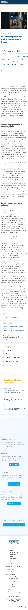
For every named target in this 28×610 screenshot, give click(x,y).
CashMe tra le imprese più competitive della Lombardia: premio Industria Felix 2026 (13, 332)
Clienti (8, 354)
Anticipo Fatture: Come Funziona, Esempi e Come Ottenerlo (13, 400)
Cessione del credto (13, 357)
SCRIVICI (14, 464)
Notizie (8, 365)
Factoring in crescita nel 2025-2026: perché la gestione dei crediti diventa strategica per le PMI (13, 337)
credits (14, 601)
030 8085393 (14, 484)
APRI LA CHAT (14, 503)
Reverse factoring (12, 361)
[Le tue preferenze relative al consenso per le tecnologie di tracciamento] (25, 607)
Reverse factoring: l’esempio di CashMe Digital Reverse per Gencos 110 (14, 391)
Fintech (8, 350)
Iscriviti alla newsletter (14, 524)
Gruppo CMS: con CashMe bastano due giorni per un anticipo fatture (14, 409)
